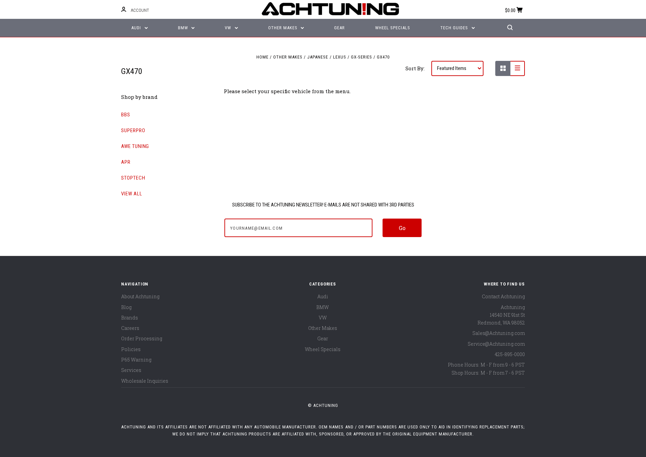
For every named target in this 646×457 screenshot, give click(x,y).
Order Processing (141, 338)
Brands (129, 317)
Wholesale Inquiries (144, 381)
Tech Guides (454, 27)
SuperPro (133, 130)
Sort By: (415, 68)
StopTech (133, 178)
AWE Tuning (135, 146)
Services (131, 370)
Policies (131, 349)
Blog (126, 307)
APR (126, 162)
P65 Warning (136, 359)
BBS (125, 115)
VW (228, 27)
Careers (130, 328)
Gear (339, 27)
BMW (183, 27)
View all (131, 194)
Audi (136, 27)
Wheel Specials (392, 27)
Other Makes (283, 27)
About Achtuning (140, 296)
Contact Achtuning (503, 296)
